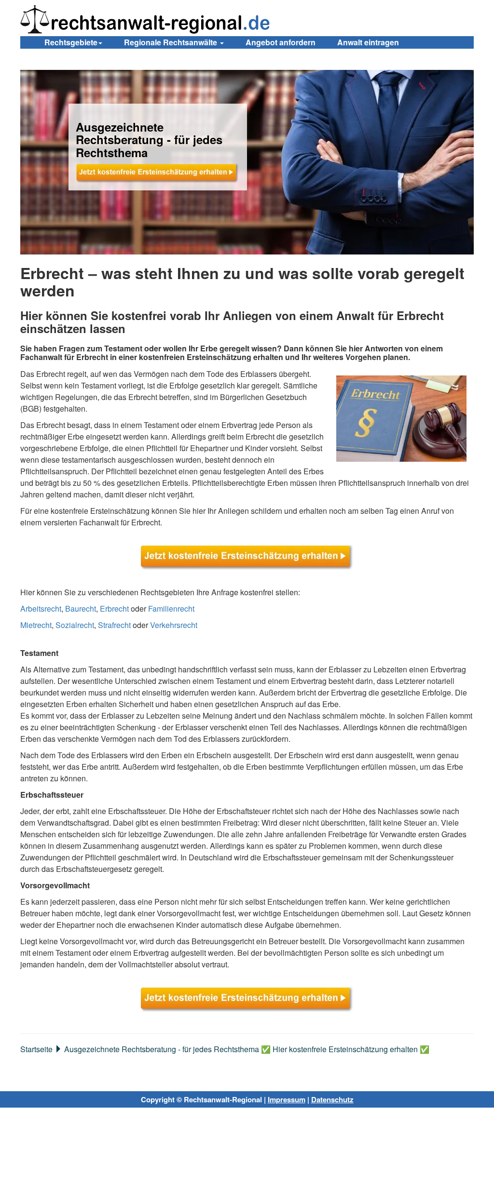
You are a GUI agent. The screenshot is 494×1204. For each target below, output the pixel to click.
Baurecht (80, 608)
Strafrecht (114, 624)
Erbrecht (114, 608)
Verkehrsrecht (173, 624)
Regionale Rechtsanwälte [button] (171, 42)
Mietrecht (36, 624)
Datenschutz (332, 1099)
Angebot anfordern (281, 42)
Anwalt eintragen (368, 42)
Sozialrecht (74, 624)
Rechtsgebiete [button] (70, 42)
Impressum (286, 1099)
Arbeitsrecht (40, 608)
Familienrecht (171, 608)
